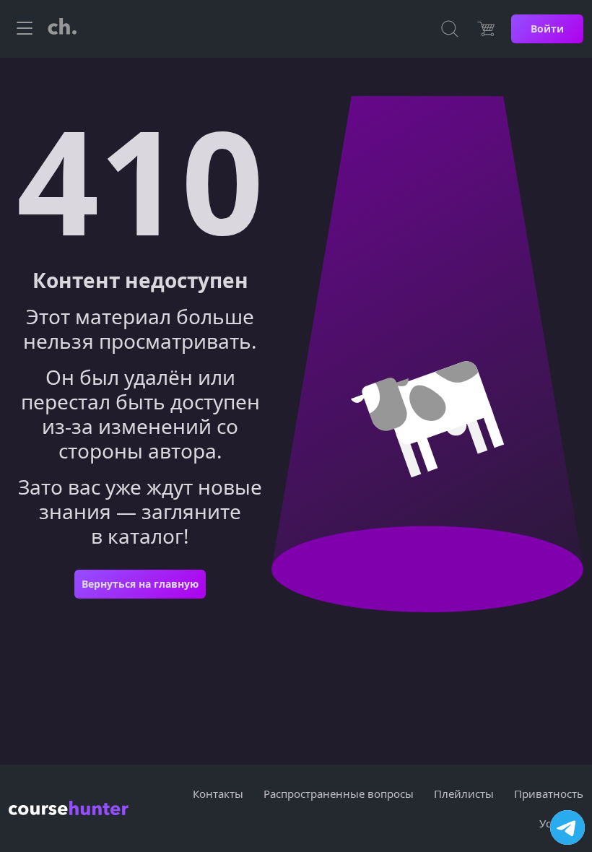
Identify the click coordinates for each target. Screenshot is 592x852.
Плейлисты (464, 793)
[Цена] (485, 29)
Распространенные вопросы (339, 793)
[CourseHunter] (62, 28)
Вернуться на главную (140, 584)
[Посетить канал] (567, 827)
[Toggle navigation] (24, 29)
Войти (547, 28)
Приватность (548, 793)
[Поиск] (449, 29)
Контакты (218, 793)
